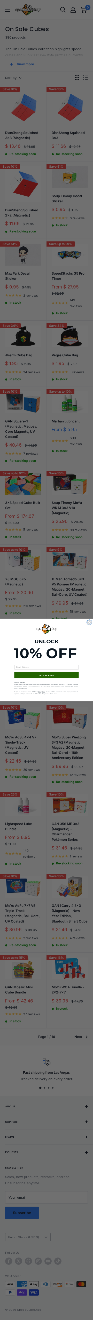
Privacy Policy (41, 692)
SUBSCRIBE (46, 675)
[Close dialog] (89, 622)
